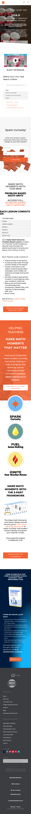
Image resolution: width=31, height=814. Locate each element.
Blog (4, 710)
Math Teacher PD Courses (10, 732)
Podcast (5, 707)
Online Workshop (7, 726)
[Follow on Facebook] (7, 751)
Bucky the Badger (15, 70)
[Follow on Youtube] (10, 751)
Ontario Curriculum (11, 92)
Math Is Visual (15, 784)
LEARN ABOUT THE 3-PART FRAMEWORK (15, 387)
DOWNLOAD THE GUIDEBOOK (15, 555)
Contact (5, 743)
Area (16, 102)
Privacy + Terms (15, 807)
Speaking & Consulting (9, 723)
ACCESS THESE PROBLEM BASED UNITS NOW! (15, 309)
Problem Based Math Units (10, 704)
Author (7, 98)
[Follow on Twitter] (4, 751)
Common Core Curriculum (13, 95)
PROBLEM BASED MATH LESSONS (15, 203)
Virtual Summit (7, 737)
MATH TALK (6, 235)
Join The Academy (8, 734)
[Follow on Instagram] (13, 751)
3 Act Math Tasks (7, 702)
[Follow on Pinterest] (16, 751)
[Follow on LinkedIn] (19, 751)
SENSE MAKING (7, 224)
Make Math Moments (15, 777)
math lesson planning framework (16, 525)
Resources (6, 699)
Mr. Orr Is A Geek (15, 790)
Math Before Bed (15, 794)
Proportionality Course (9, 729)
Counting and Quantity (15, 108)
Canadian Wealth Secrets (15, 800)
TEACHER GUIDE (7, 218)
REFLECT (5, 233)
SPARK (4, 221)
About (4, 696)
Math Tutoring (7, 740)
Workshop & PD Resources (10, 713)
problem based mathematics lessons (15, 376)
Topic (7, 90)
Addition (9, 102)
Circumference (12, 105)
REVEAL (5, 227)
